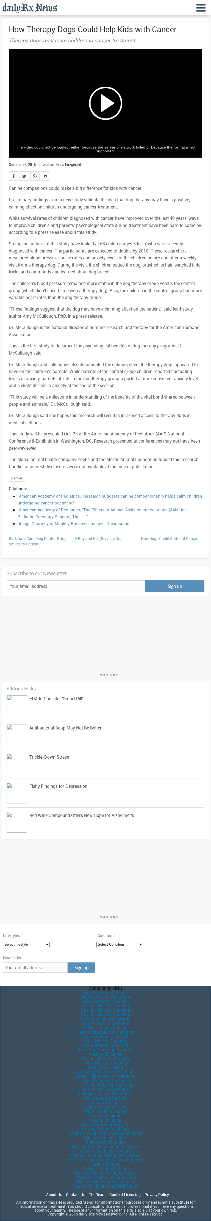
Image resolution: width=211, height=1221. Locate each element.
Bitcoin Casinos (105, 1102)
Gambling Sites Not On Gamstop (105, 1072)
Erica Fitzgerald (68, 164)
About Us (54, 1195)
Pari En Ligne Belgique (105, 1111)
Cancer (17, 478)
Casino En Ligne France (106, 1107)
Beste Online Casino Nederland (105, 1076)
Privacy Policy (157, 1195)
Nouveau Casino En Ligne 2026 (105, 1177)
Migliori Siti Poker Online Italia (105, 1182)
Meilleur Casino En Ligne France (105, 1173)
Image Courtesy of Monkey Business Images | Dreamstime (74, 523)
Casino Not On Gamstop (105, 1089)
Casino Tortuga (106, 1164)
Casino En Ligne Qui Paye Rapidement (105, 1133)
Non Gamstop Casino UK (105, 1036)
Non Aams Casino (105, 1067)
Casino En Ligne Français (105, 1151)
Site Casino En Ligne (106, 1142)
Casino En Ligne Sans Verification (105, 1186)
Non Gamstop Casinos (105, 992)
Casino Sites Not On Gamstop (105, 1032)
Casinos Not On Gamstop (105, 1006)
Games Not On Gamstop (105, 1023)
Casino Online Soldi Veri (105, 1129)
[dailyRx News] (29, 7)
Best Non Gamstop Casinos (105, 1050)
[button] (105, 103)
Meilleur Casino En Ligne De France (105, 1146)
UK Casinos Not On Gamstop (105, 1085)
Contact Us (75, 1195)
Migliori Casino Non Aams (105, 997)
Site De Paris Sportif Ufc (105, 1124)
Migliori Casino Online (105, 1138)
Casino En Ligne (105, 1054)
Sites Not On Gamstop (105, 1041)
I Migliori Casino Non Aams (105, 1094)
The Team (97, 1195)
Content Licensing (125, 1195)
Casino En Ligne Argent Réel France (105, 1155)
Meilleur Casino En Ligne (106, 1028)
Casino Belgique (105, 1116)
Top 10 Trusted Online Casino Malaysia (105, 1160)
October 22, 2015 (22, 164)
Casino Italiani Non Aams (105, 1019)
